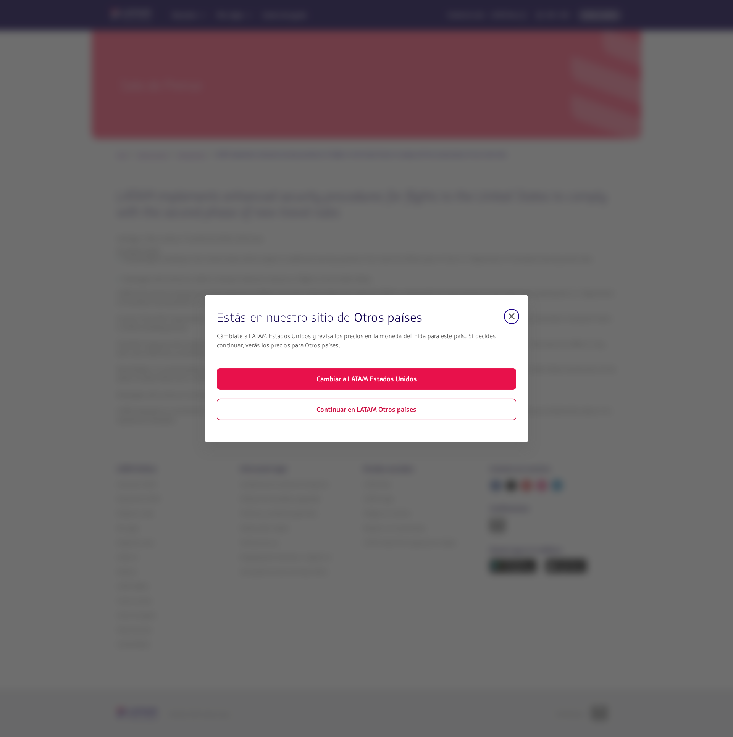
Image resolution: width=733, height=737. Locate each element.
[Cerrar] (511, 316)
